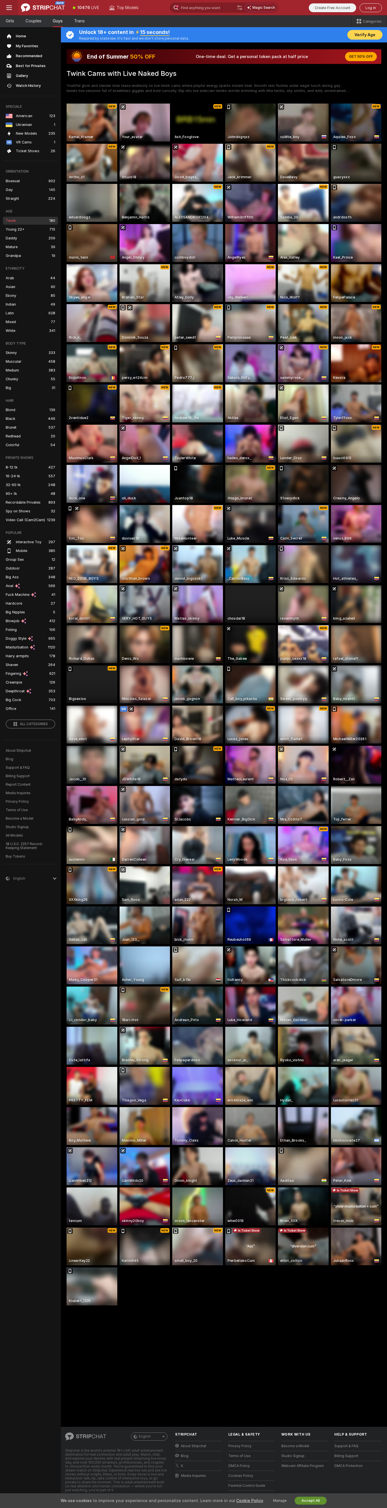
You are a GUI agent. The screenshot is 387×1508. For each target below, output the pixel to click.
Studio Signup (17, 827)
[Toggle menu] (9, 7)
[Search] (240, 8)
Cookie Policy (249, 1500)
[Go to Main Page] (43, 7)
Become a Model (19, 818)
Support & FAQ (18, 768)
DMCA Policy (239, 1466)
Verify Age (364, 35)
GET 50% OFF (361, 57)
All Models (14, 835)
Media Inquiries (18, 793)
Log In (370, 8)
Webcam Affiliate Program (302, 1466)
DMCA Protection (348, 1466)
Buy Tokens (15, 856)
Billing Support (18, 776)
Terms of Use (17, 810)
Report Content (18, 785)
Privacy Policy (17, 802)
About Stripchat (18, 751)
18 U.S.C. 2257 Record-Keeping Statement (24, 846)
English (145, 1436)
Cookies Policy (240, 1476)
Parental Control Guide (246, 1486)
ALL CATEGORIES (34, 724)
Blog (9, 759)
